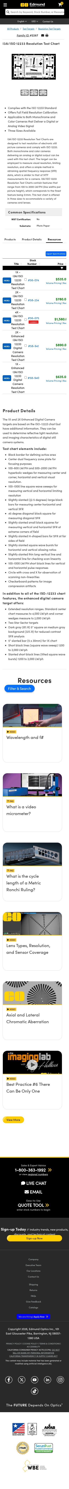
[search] (34, 12)
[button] (47, 35)
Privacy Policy (13, 1343)
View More (13, 1120)
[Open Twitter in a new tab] (22, 1381)
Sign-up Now (34, 1238)
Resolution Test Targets (49, 28)
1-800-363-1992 (30, 1170)
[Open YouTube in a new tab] (34, 1381)
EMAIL (36, 1191)
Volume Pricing (53, 283)
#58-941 (33, 346)
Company (33, 1259)
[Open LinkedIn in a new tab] (47, 1381)
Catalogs (33, 1307)
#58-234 (33, 300)
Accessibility (33, 1346)
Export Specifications (56, 253)
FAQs (33, 1295)
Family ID (23, 35)
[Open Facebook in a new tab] (9, 1381)
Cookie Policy (30, 1343)
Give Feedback (33, 1301)
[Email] (43, 35)
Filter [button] (12, 688)
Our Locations (34, 1270)
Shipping (33, 1284)
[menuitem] (6, 4)
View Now (32, 747)
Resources (54, 239)
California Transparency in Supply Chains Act (33, 1356)
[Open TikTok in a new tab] (34, 1392)
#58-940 (33, 378)
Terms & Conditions (49, 1343)
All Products (13, 28)
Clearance (33, 322)
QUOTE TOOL (31, 1205)
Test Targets (28, 28)
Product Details (32, 239)
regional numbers (38, 1174)
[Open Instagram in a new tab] (60, 1381)
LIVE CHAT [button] (36, 1183)
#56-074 (33, 280)
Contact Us (48, 21)
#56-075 (33, 318)
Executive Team (33, 1265)
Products (10, 239)
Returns (33, 1289)
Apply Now (32, 1316)
